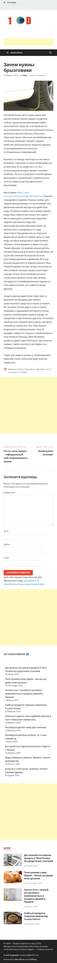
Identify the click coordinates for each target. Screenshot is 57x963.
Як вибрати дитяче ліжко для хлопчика (25, 727)
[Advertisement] (30, 42)
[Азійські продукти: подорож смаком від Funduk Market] (13, 913)
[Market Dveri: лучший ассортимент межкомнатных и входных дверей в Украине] (13, 890)
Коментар (10, 493)
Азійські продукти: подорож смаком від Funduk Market (36, 916)
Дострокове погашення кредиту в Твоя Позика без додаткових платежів (38, 858)
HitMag (32, 959)
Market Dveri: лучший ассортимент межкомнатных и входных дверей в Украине (24, 693)
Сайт (6, 558)
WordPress (20, 959)
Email (8, 544)
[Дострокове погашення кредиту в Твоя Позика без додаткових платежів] (13, 855)
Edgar (25, 75)
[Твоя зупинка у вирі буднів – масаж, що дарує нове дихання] (13, 872)
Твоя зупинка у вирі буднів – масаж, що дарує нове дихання (38, 875)
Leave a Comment (37, 75)
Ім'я (7, 531)
